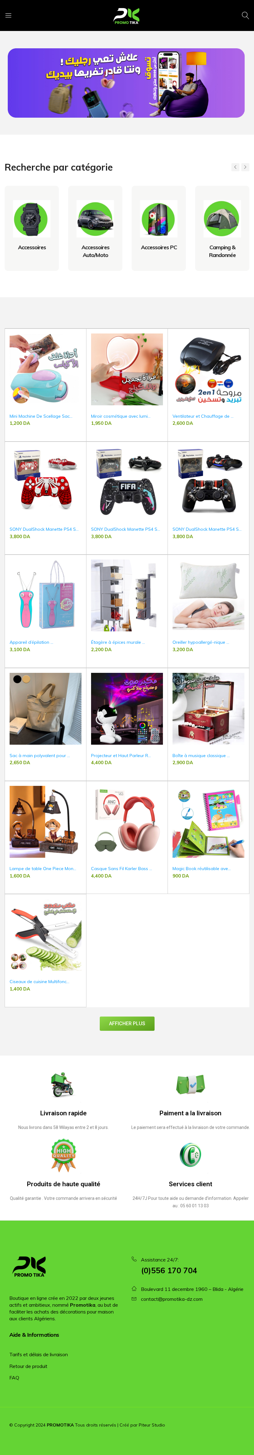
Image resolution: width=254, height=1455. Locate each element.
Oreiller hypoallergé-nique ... (201, 642)
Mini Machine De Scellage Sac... (41, 416)
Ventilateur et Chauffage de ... (203, 416)
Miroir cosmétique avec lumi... (121, 416)
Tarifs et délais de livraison (38, 1354)
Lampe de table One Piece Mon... (43, 868)
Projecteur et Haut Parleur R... (121, 755)
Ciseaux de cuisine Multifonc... (39, 981)
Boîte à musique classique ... (201, 755)
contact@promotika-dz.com (172, 1299)
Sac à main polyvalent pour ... (40, 755)
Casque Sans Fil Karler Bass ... (121, 868)
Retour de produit (28, 1366)
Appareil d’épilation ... (31, 642)
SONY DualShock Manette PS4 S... (44, 529)
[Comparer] (78, 349)
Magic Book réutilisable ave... (202, 868)
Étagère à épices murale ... (118, 642)
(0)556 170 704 (169, 1270)
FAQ (14, 1377)
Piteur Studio (152, 1425)
